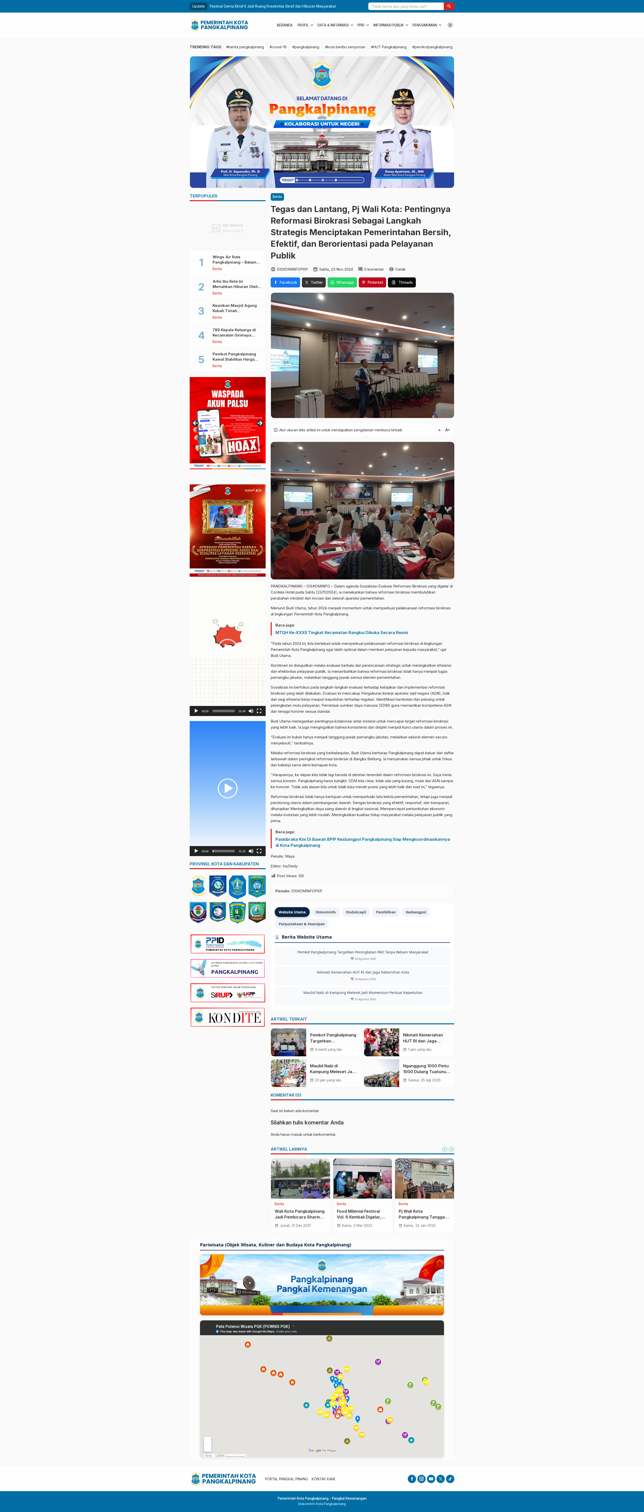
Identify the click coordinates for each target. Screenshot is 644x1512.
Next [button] (260, 423)
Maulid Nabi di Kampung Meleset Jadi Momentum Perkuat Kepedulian (363, 992)
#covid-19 (278, 47)
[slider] (224, 711)
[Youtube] (431, 1479)
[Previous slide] (445, 1149)
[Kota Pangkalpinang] (198, 885)
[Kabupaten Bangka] (237, 887)
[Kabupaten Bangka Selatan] (198, 912)
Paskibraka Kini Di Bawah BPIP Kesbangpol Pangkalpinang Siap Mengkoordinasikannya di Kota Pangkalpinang (362, 842)
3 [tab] (233, 474)
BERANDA (285, 25)
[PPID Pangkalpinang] (228, 944)
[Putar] (196, 710)
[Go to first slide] (451, 1149)
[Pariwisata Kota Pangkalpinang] (322, 1284)
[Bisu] (251, 710)
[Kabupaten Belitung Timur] (257, 912)
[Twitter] (440, 1479)
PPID (361, 25)
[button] (449, 6)
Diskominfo (326, 912)
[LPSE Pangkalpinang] (228, 968)
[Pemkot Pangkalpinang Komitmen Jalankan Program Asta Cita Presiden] (424, 1178)
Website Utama (292, 912)
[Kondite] (228, 1017)
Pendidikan (386, 912)
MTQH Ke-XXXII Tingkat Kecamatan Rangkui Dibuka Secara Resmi (341, 632)
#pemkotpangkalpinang (432, 47)
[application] (228, 649)
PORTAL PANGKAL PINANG (286, 1479)
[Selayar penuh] (259, 710)
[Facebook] (412, 1479)
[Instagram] (421, 1479)
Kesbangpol (416, 912)
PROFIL (303, 25)
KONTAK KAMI (323, 1479)
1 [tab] (222, 474)
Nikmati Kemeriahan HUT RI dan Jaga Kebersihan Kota (363, 972)
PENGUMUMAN (425, 25)
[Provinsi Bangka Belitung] (217, 886)
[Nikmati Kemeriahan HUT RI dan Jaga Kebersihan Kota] (381, 1042)
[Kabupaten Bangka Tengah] (257, 886)
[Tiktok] (450, 1479)
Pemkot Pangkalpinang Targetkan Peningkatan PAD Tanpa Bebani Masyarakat (285, 6)
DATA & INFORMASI (333, 25)
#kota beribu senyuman (345, 47)
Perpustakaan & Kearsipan (302, 923)
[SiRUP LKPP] (228, 993)
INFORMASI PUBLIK (388, 25)
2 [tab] (227, 474)
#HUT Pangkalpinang (389, 47)
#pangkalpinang (305, 47)
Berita (277, 197)
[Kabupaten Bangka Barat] (217, 912)
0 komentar (374, 269)
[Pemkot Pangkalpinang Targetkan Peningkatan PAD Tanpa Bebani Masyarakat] (288, 1042)
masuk (296, 1134)
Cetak (400, 269)
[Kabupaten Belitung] (237, 913)
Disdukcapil (356, 912)
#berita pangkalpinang (245, 47)
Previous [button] (195, 423)
